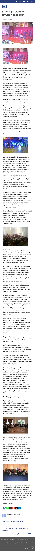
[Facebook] (4, 508)
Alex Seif (31, 548)
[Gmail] (13, 508)
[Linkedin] (19, 508)
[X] (10, 508)
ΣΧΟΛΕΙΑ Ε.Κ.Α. (21, 521)
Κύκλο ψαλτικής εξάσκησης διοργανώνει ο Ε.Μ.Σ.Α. (16, 534)
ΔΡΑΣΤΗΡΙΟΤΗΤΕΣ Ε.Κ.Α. (9, 521)
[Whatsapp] (7, 508)
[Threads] (16, 508)
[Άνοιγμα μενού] (3, 2)
